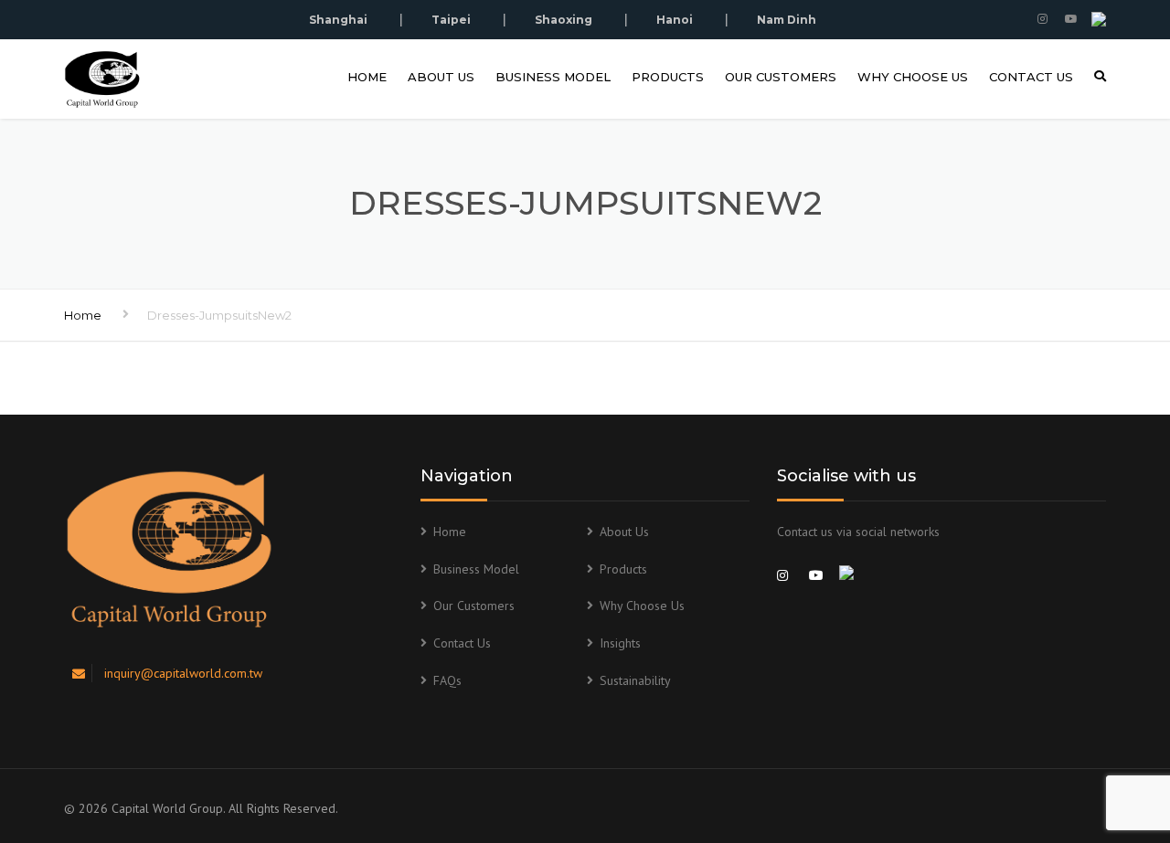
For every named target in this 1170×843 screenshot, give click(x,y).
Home (367, 76)
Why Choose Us (912, 76)
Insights (620, 643)
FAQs (447, 680)
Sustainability (635, 680)
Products (668, 76)
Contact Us (1031, 76)
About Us (441, 76)
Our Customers (780, 76)
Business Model (553, 76)
